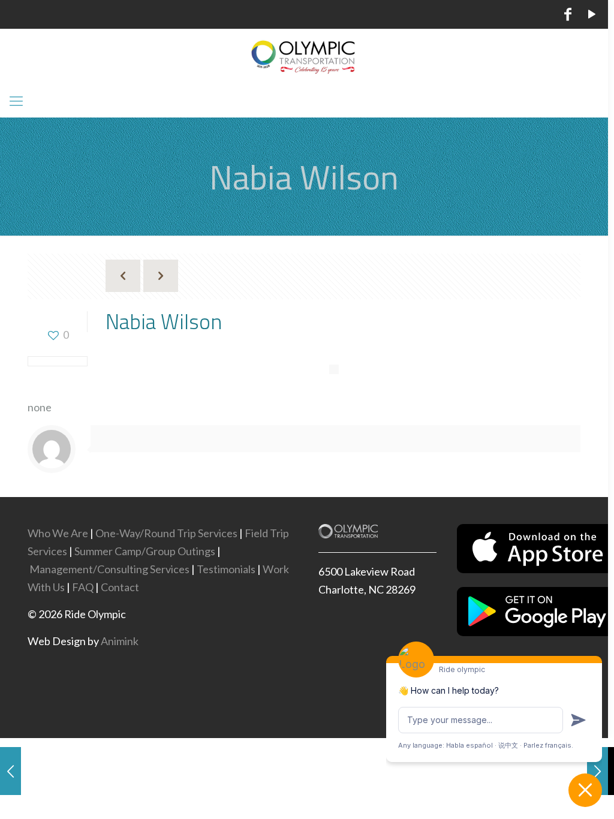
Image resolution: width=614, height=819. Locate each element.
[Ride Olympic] (304, 56)
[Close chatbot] (585, 790)
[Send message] (578, 720)
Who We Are (58, 533)
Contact (120, 587)
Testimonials (226, 569)
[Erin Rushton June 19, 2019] (10, 771)
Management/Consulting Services (109, 569)
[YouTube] (592, 15)
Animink (120, 641)
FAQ (83, 587)
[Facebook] (568, 15)
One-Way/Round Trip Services (166, 533)
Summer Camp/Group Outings (144, 551)
